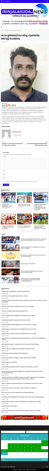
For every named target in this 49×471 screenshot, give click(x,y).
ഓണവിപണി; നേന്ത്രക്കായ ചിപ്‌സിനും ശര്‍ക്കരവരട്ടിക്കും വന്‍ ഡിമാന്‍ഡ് (18, 388)
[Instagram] (9, 105)
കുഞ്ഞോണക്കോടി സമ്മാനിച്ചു (9, 406)
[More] (15, 105)
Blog (8, 466)
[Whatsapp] (5, 105)
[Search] (47, 27)
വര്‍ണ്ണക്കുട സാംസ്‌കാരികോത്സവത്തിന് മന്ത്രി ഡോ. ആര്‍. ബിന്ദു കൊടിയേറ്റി (12, 143)
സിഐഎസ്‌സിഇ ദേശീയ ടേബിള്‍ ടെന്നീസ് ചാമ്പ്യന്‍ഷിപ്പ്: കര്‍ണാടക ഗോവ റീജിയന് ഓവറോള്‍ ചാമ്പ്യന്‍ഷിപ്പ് (40, 197)
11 (17, 447)
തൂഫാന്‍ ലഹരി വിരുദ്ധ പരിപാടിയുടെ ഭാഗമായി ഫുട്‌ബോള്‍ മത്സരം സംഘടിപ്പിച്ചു (20, 410)
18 (17, 450)
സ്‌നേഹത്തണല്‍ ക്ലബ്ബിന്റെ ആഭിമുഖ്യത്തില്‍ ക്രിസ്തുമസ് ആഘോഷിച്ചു (37, 143)
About (5, 466)
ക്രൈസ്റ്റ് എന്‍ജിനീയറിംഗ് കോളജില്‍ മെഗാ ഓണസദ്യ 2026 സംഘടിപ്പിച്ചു (10, 247)
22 (44, 450)
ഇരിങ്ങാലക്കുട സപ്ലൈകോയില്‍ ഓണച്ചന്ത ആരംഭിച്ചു (14, 353)
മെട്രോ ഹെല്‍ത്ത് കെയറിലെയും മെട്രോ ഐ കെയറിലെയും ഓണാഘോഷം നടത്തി (21, 383)
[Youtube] (7, 105)
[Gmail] (11, 105)
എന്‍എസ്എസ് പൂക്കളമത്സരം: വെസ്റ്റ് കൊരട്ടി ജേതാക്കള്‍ (8, 197)
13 (31, 447)
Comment (5, 156)
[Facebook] (3, 105)
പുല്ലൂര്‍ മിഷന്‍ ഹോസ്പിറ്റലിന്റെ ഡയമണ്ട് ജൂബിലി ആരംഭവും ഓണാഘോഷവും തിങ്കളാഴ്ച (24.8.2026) (23, 338)
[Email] (13, 105)
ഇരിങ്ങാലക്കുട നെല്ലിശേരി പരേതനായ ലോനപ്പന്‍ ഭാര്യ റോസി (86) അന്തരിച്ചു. (10, 255)
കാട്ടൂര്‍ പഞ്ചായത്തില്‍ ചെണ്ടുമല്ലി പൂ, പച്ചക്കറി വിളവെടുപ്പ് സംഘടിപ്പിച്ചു (18, 358)
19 (24, 450)
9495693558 (12, 466)
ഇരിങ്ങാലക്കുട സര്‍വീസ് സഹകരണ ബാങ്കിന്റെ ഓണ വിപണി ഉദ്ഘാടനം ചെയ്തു (21, 401)
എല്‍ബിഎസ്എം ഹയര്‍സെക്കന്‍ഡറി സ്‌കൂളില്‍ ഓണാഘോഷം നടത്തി (18, 329)
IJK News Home (16, 132)
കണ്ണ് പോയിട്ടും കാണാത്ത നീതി (10, 263)
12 (24, 447)
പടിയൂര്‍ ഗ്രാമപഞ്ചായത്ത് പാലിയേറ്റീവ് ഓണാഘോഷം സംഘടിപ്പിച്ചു (8, 219)
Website (4, 178)
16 (4, 450)
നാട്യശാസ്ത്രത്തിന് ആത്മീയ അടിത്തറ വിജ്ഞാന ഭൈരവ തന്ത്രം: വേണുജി (10, 271)
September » (44, 459)
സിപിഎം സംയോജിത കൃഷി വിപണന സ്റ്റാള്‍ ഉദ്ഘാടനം (24, 219)
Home (2, 466)
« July (3, 459)
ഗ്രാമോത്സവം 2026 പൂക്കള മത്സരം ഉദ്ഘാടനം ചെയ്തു (24, 197)
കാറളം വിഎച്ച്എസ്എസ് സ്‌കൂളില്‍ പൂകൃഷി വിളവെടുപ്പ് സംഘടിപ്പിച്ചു (40, 219)
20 (31, 450)
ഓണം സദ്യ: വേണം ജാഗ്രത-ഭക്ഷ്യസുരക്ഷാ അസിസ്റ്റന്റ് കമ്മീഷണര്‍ (17, 392)
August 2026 (24, 436)
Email (4, 174)
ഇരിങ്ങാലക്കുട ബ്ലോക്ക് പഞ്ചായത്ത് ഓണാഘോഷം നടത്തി (15, 320)
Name (4, 170)
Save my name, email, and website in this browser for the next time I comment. (20, 181)
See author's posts (17, 135)
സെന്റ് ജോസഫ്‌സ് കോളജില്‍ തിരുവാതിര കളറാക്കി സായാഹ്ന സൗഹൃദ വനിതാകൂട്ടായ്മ (22, 397)
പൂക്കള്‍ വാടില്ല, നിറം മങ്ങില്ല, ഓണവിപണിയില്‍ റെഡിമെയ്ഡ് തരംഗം (18, 348)
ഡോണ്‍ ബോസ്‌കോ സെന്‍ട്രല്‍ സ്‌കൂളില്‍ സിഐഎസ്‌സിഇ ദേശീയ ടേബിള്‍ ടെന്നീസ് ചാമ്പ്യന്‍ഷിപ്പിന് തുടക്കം (10, 280)
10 (11, 447)
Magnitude (28, 469)
